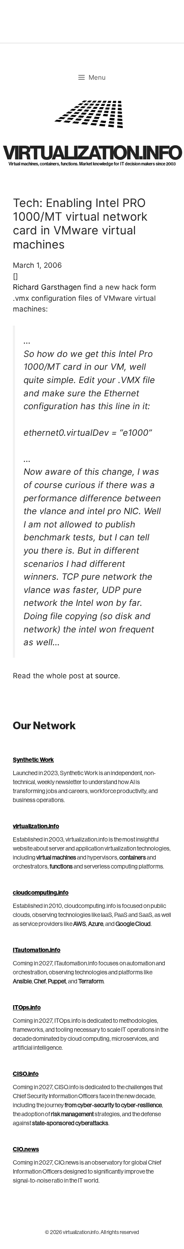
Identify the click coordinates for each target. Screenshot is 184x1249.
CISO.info (26, 1074)
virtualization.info (92, 153)
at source (102, 675)
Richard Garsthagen (47, 287)
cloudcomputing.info (40, 893)
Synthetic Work (33, 760)
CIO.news (26, 1150)
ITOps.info (27, 1008)
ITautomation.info (36, 950)
